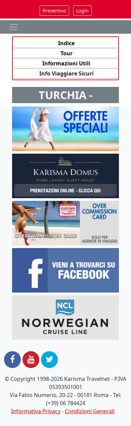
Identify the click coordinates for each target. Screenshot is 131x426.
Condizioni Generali (90, 411)
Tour (66, 53)
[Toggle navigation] (13, 27)
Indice (66, 43)
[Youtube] (31, 359)
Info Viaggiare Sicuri (66, 73)
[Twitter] (49, 359)
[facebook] (12, 359)
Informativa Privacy (35, 411)
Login (82, 10)
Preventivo (54, 10)
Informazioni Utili (66, 63)
